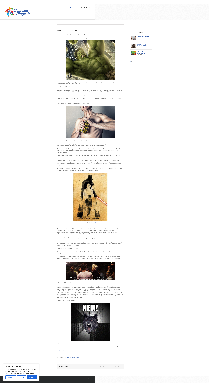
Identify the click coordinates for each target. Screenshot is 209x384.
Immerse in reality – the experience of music (143, 45)
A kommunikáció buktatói (143, 36)
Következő (119, 23)
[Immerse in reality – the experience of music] (133, 44)
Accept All (31, 377)
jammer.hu (62, 351)
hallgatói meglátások (70, 357)
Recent (141, 32)
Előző (114, 23)
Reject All (21, 377)
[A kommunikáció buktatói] (133, 36)
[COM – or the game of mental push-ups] (133, 52)
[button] (89, 7)
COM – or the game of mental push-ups (142, 52)
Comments (78, 357)
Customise (10, 377)
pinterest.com (92, 222)
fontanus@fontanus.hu (79, 2)
